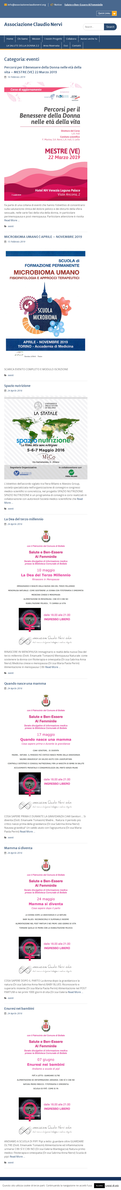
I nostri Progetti (53, 38)
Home (9, 38)
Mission (36, 38)
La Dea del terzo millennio (23, 519)
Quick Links (104, 13)
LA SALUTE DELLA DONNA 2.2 (22, 45)
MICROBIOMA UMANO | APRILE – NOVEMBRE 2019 (43, 237)
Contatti (76, 45)
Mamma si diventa (18, 848)
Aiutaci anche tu (89, 38)
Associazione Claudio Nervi (33, 24)
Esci (66, 45)
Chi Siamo (22, 38)
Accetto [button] (99, 1185)
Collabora (71, 38)
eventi (11, 226)
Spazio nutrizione (17, 386)
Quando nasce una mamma (25, 683)
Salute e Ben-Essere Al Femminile (83, 4)
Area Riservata (51, 45)
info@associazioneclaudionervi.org (27, 4)
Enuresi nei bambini (19, 1008)
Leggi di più (112, 1185)
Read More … (12, 220)
